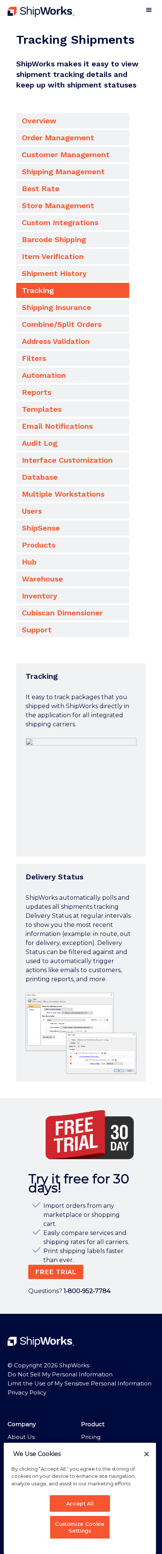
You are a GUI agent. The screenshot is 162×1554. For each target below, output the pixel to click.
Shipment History (54, 273)
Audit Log (39, 443)
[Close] (146, 1454)
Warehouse (42, 578)
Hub (29, 561)
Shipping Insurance (56, 307)
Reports (36, 392)
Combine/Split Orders (61, 324)
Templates (41, 409)
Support (37, 629)
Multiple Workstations (63, 494)
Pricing (91, 1436)
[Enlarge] (126, 748)
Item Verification (53, 256)
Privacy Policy (27, 1392)
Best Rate (41, 188)
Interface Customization (67, 460)
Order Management (58, 137)
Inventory (39, 595)
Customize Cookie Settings (80, 1527)
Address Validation (56, 341)
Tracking (38, 290)
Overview (39, 120)
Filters (34, 358)
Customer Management (66, 154)
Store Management (58, 205)
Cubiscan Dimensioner (62, 612)
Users (32, 510)
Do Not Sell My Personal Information (60, 1374)
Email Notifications (57, 426)
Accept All (80, 1503)
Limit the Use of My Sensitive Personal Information (79, 1383)
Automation (44, 375)
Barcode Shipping (54, 239)
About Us (21, 1436)
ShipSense (41, 527)
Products (38, 544)
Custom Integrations (60, 222)
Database (40, 477)
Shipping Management (63, 171)
